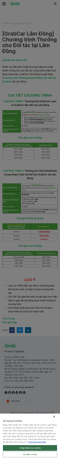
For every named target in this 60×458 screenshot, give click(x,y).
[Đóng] (54, 416)
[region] (30, 436)
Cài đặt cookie (30, 454)
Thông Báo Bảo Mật (37, 442)
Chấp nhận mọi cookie (30, 448)
